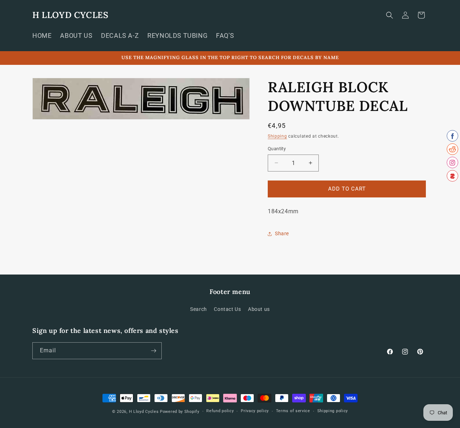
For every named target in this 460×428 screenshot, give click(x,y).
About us (259, 309)
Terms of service (293, 411)
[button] (389, 15)
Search (198, 309)
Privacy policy (255, 411)
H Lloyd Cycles (144, 411)
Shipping (277, 136)
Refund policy (220, 411)
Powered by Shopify (179, 411)
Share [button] (282, 233)
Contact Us (227, 309)
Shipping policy (332, 411)
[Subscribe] (153, 350)
